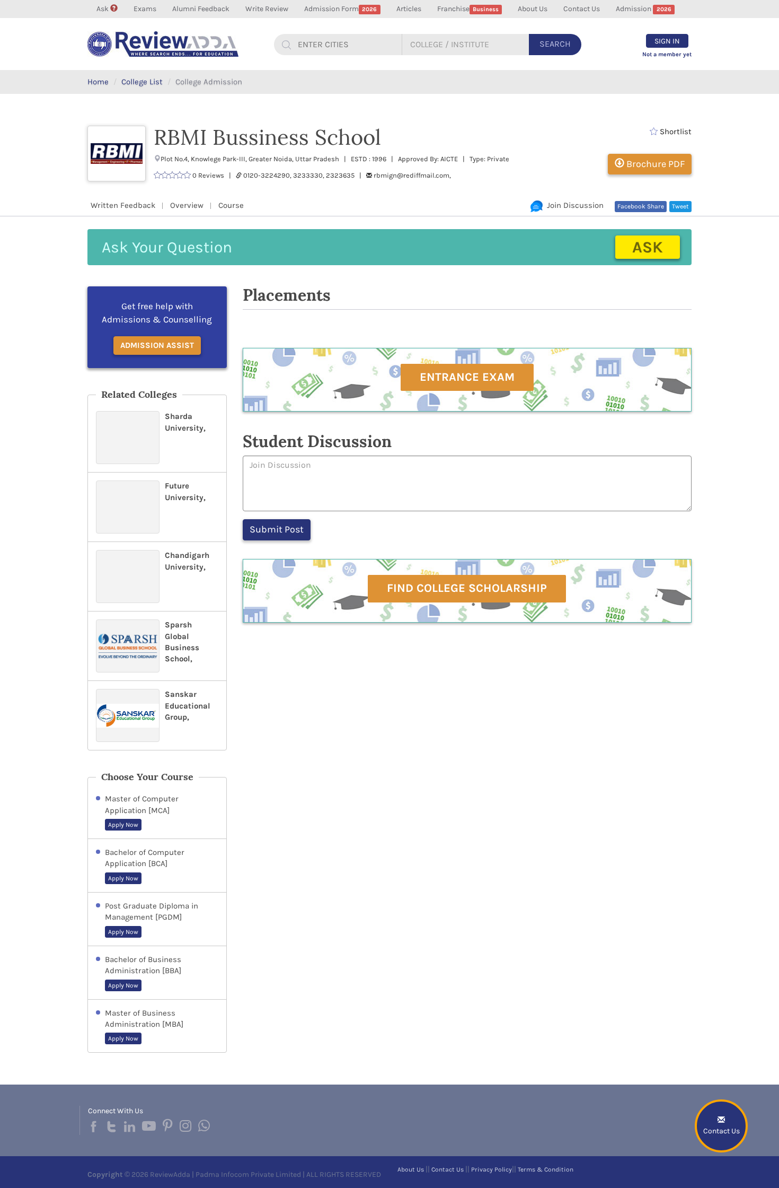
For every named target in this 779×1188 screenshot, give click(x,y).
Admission (643, 8)
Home (98, 81)
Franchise (468, 8)
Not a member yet (667, 54)
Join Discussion (573, 205)
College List (142, 81)
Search (555, 44)
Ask (103, 8)
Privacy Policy (491, 1169)
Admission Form (340, 8)
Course (231, 205)
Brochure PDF (654, 164)
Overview (186, 205)
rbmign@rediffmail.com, (412, 175)
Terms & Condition (545, 1169)
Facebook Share (640, 206)
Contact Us (581, 8)
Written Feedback (123, 205)
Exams (145, 8)
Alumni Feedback (200, 8)
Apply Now (123, 824)
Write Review (266, 8)
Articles (408, 8)
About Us (532, 8)
